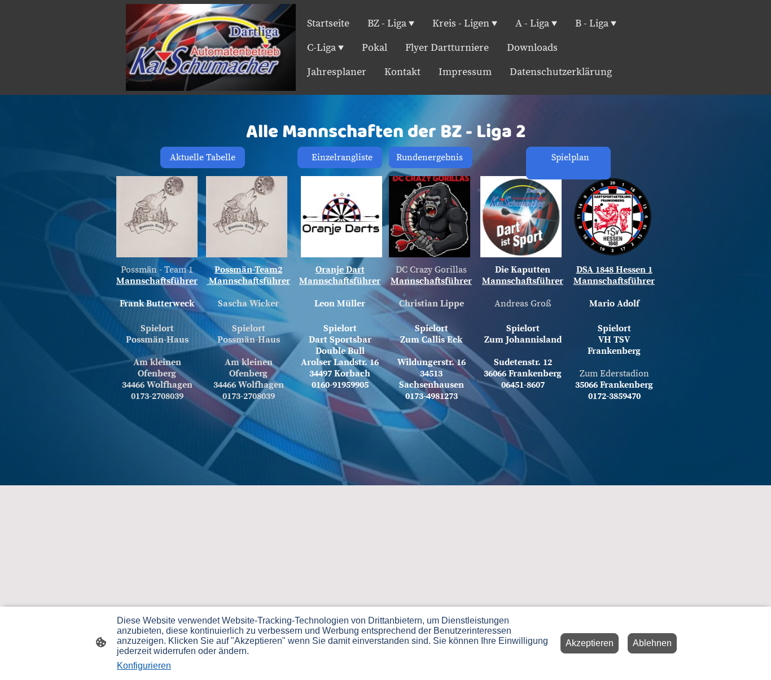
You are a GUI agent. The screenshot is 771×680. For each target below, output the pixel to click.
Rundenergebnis (430, 157)
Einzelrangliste (340, 157)
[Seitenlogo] (211, 47)
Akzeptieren (590, 643)
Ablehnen (652, 643)
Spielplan (566, 163)
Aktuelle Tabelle (202, 157)
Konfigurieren (144, 665)
